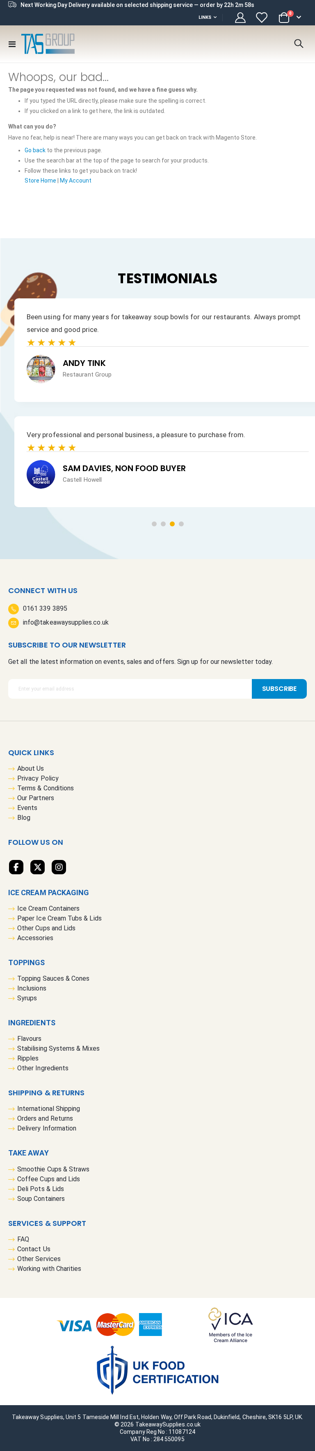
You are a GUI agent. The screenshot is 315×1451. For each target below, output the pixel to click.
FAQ (23, 1239)
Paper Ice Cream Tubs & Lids (59, 918)
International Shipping (48, 1109)
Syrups (27, 998)
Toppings (26, 962)
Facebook (16, 867)
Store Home (40, 180)
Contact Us (33, 1249)
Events (27, 808)
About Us (30, 768)
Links (205, 17)
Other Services (39, 1259)
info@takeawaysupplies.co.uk (66, 622)
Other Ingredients (42, 1068)
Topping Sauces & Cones (53, 978)
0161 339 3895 (45, 608)
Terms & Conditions (45, 788)
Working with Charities (49, 1269)
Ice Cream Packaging (48, 892)
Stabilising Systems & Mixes (58, 1048)
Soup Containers (41, 1199)
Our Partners (35, 798)
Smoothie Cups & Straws (53, 1169)
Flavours (29, 1039)
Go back (35, 150)
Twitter (37, 867)
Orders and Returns (45, 1118)
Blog (23, 817)
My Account (75, 180)
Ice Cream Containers (48, 908)
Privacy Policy (38, 778)
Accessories (35, 938)
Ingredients (31, 1022)
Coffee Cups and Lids (48, 1179)
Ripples (28, 1058)
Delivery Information (46, 1128)
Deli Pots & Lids (40, 1189)
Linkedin (59, 867)
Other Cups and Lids (46, 928)
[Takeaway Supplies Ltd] (48, 44)
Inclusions (31, 988)
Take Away (28, 1153)
